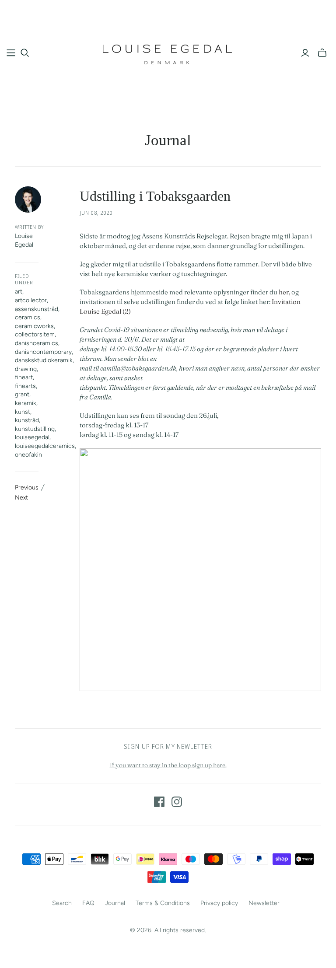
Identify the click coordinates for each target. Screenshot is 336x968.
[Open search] (25, 53)
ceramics (27, 317)
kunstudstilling (35, 429)
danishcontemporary (43, 352)
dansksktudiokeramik (44, 360)
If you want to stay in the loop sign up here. (168, 765)
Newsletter (264, 903)
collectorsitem (35, 334)
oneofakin (28, 454)
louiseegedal (32, 437)
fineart (24, 377)
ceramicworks (34, 326)
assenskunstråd (36, 309)
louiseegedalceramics (45, 446)
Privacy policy (219, 903)
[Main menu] (11, 53)
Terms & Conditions (163, 903)
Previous (26, 487)
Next (21, 497)
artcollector (31, 300)
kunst (22, 412)
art (18, 291)
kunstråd (27, 420)
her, (284, 292)
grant (22, 394)
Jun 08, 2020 (96, 213)
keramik (25, 403)
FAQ (88, 903)
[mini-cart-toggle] (322, 53)
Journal (168, 140)
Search (62, 903)
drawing (26, 369)
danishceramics (36, 343)
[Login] (305, 53)
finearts (25, 386)
